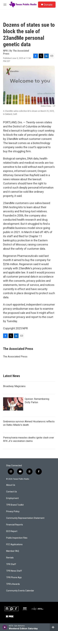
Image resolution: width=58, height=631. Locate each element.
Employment (12, 498)
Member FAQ (12, 551)
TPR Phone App (14, 577)
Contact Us (11, 492)
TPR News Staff (14, 571)
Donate (48, 4)
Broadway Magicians (14, 386)
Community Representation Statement (25, 518)
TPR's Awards (13, 584)
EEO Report (11, 531)
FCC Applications (14, 544)
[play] (5, 627)
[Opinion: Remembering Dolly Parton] (13, 404)
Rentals (10, 558)
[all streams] (54, 627)
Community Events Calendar (20, 591)
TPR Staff (11, 564)
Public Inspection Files (16, 538)
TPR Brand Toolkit (15, 505)
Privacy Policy (12, 511)
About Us (10, 485)
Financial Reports (14, 525)
